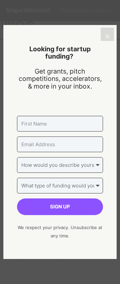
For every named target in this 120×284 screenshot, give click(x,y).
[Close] (107, 34)
